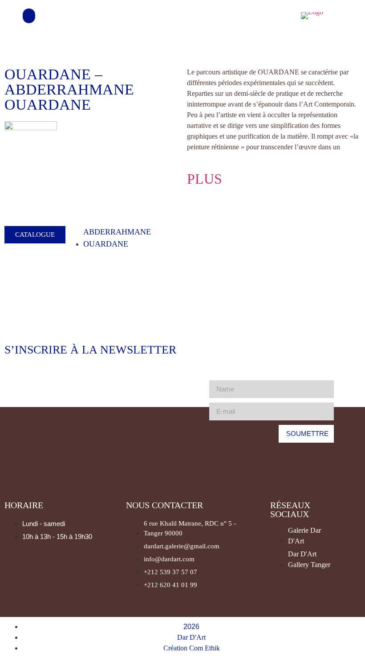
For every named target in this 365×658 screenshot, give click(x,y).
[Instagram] (281, 15)
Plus (204, 179)
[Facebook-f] (257, 15)
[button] (29, 15)
